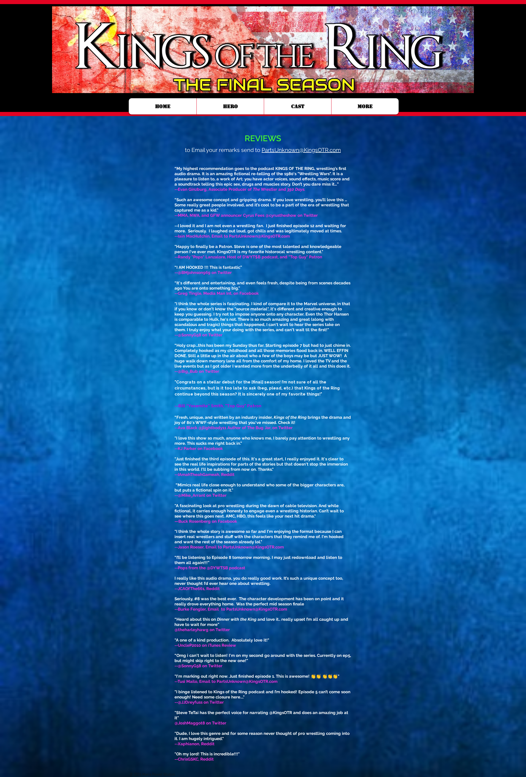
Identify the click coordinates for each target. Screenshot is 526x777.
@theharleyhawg (191, 629)
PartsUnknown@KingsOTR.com (301, 150)
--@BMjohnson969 (192, 272)
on (201, 371)
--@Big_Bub (186, 371)
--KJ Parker (185, 448)
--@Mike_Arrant (190, 495)
